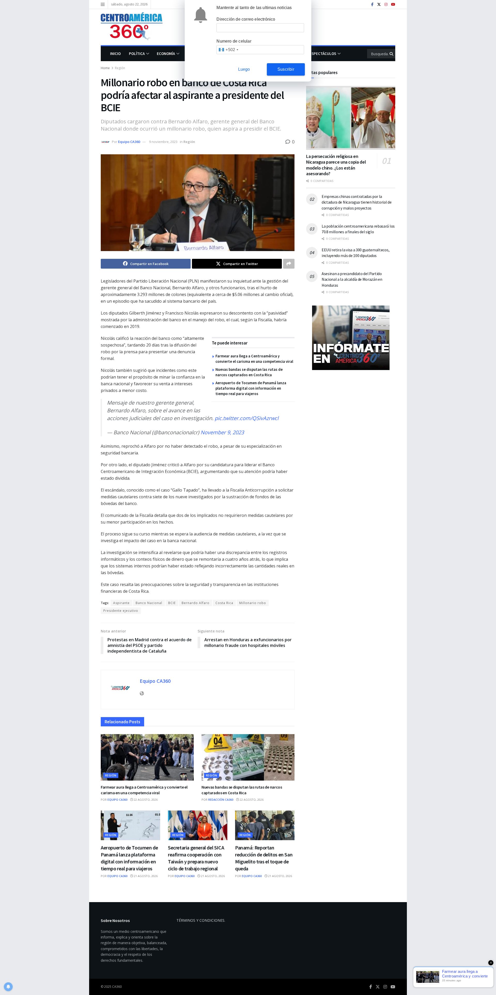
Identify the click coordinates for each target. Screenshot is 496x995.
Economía (166, 53)
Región (120, 68)
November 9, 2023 (222, 432)
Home (105, 68)
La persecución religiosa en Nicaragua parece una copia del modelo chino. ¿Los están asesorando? (336, 165)
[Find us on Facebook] (372, 4)
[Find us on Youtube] (393, 4)
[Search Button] (392, 53)
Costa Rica (224, 603)
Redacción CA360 (220, 799)
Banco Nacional (149, 603)
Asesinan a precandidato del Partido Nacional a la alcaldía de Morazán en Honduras (352, 279)
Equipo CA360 (129, 141)
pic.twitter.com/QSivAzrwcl (246, 418)
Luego (244, 69)
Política (137, 53)
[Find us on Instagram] (386, 4)
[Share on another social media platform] (289, 264)
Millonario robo (252, 603)
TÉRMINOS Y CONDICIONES (200, 920)
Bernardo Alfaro (196, 603)
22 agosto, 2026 (145, 799)
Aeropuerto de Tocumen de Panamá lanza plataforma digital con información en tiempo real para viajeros (250, 388)
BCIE (172, 603)
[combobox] (228, 49)
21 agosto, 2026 (145, 876)
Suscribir (285, 69)
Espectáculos (322, 53)
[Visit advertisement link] (350, 338)
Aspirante (121, 603)
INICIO (115, 53)
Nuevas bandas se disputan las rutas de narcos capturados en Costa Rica (242, 789)
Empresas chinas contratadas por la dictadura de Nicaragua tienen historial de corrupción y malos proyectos (357, 202)
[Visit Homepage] (135, 27)
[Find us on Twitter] (379, 4)
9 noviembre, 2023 (163, 141)
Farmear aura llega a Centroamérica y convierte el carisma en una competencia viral (144, 789)
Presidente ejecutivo (120, 610)
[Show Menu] (103, 4)
